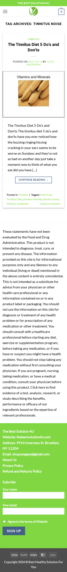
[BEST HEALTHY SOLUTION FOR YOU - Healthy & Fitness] (33, 11)
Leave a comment (50, 203)
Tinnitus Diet (14, 199)
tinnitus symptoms (18, 203)
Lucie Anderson (40, 63)
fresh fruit (46, 194)
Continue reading (33, 179)
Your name (10, 489)
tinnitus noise (51, 199)
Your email (10, 505)
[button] (5, 11)
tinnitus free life (32, 199)
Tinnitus (33, 39)
